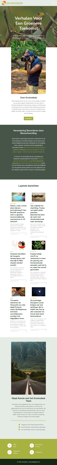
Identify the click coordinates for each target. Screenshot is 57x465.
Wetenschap (33, 298)
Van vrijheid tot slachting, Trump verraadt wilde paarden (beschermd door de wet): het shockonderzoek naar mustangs (37, 214)
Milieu (11, 251)
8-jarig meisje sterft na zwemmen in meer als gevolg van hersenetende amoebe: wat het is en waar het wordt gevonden (38, 262)
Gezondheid (13, 203)
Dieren (31, 203)
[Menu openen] (53, 2)
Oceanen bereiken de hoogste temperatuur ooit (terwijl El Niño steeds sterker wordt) (18, 259)
